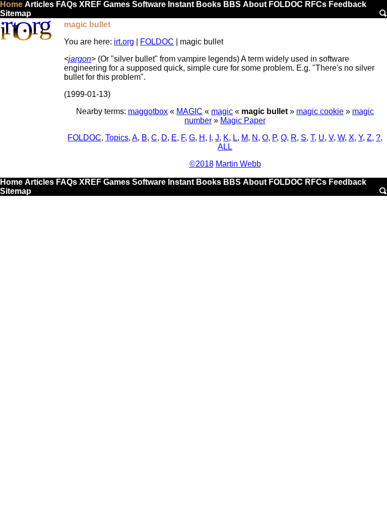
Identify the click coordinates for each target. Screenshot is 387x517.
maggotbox (148, 111)
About (255, 4)
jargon (80, 59)
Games (116, 4)
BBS (232, 4)
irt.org (124, 41)
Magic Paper (243, 120)
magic (222, 111)
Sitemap (15, 13)
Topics (116, 137)
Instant (181, 4)
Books (208, 4)
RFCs (316, 4)
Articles (39, 4)
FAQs (66, 4)
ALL (225, 146)
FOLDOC (286, 4)
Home (11, 4)
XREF (90, 4)
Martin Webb (238, 164)
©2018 (201, 164)
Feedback (347, 4)
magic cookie (320, 111)
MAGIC (189, 111)
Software (149, 4)
